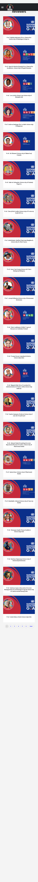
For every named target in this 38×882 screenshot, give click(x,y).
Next (31, 626)
